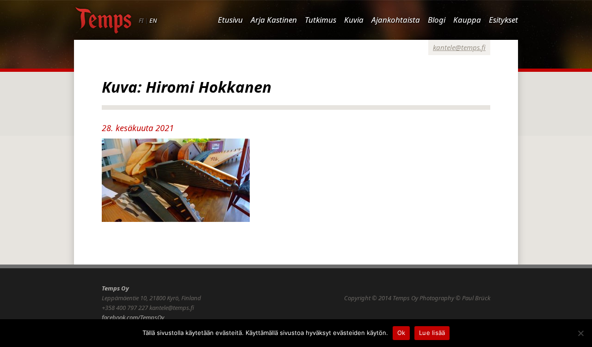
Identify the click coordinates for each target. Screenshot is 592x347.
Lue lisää (432, 332)
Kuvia (354, 19)
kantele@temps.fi (459, 47)
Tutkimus (320, 19)
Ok (401, 332)
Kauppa (467, 19)
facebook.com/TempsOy (133, 317)
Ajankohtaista (395, 19)
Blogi (436, 19)
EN (153, 20)
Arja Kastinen (274, 19)
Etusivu (230, 19)
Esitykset (503, 19)
